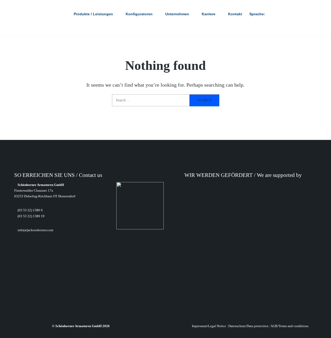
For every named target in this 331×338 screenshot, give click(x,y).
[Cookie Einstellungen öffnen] (11, 331)
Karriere (208, 14)
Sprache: (257, 14)
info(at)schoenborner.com (35, 230)
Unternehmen (177, 14)
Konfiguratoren (139, 14)
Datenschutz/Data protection (248, 326)
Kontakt (235, 14)
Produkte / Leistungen (93, 14)
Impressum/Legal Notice (209, 326)
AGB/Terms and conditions (289, 326)
